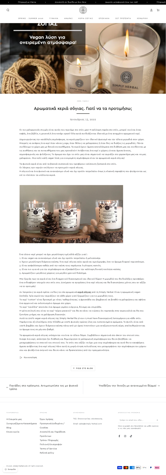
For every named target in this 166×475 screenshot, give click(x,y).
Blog (86, 101)
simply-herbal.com (20, 466)
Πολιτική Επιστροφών (51, 444)
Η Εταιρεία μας (14, 419)
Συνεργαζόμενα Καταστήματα (21, 424)
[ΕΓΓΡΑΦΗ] (158, 420)
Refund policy (47, 453)
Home (79, 101)
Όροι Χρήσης (46, 419)
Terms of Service (48, 449)
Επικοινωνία (12, 432)
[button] (8, 10)
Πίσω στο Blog (84, 368)
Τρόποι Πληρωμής (49, 440)
